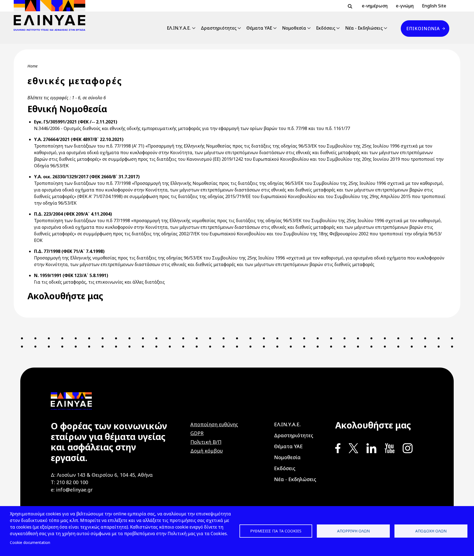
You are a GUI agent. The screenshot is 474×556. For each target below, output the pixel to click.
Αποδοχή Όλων (431, 531)
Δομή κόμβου (206, 450)
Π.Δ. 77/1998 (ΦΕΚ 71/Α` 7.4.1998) (69, 251)
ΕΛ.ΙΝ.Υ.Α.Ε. (179, 28)
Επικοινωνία (423, 29)
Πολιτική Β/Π (205, 442)
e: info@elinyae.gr (72, 489)
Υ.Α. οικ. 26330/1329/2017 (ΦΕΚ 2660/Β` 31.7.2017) (87, 177)
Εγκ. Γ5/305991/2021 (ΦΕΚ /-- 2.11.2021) (75, 122)
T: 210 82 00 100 (69, 482)
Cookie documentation (30, 542)
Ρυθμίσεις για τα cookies (275, 531)
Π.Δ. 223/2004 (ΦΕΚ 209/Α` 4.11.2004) (73, 214)
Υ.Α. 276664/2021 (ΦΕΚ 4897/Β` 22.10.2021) (78, 139)
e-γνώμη (405, 6)
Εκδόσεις (325, 28)
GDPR (197, 433)
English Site (434, 6)
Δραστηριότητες (218, 28)
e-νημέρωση (375, 6)
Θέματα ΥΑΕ (259, 28)
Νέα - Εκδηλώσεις (364, 28)
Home (32, 66)
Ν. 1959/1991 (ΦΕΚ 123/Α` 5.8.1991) (71, 275)
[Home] (52, 15)
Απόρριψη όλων (353, 531)
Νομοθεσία (294, 28)
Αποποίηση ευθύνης (214, 424)
